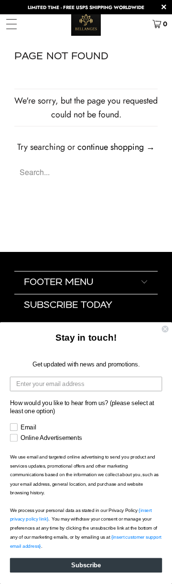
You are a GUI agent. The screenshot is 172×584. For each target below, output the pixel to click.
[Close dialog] (165, 329)
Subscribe (86, 565)
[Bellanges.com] (86, 23)
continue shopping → (116, 147)
